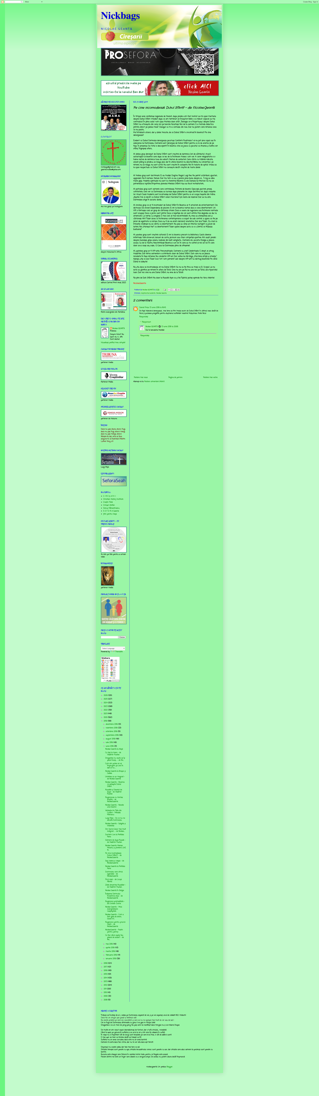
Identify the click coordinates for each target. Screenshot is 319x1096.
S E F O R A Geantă (111, 511)
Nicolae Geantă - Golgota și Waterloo (115, 824)
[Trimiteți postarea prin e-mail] (164, 290)
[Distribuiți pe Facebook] (176, 289)
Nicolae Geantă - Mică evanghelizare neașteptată (113, 909)
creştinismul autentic (148, 293)
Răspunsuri (146, 322)
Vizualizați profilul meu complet (113, 342)
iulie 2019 (110, 742)
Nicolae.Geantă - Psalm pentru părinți (114, 931)
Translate (119, 651)
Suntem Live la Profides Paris (114, 835)
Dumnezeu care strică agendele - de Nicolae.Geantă (114, 874)
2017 (106, 967)
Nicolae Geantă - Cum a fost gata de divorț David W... (114, 916)
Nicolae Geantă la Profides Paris (115, 867)
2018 (106, 963)
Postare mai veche (210, 377)
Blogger (169, 1067)
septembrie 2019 (112, 735)
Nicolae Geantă (161, 293)
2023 (106, 706)
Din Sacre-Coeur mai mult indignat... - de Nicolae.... (115, 830)
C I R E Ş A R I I (109, 496)
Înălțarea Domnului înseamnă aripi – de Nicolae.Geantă (114, 896)
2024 (106, 702)
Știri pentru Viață (110, 514)
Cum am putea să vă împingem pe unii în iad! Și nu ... (114, 765)
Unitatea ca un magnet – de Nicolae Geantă (115, 777)
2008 (106, 1000)
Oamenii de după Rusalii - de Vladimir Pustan (115, 841)
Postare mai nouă (141, 377)
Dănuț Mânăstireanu (111, 508)
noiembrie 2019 (112, 728)
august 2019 (111, 739)
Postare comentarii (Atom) (154, 381)
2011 (105, 989)
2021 (106, 713)
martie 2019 (111, 951)
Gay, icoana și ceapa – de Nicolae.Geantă (114, 862)
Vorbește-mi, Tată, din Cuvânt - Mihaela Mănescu (113, 812)
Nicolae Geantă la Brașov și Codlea (115, 772)
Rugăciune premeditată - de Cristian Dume (115, 902)
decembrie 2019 (112, 724)
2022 (106, 710)
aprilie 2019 (110, 947)
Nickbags (120, 15)
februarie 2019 (112, 955)
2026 (106, 695)
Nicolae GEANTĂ (152, 326)
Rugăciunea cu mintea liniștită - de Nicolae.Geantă (114, 799)
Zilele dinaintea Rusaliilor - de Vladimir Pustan (115, 886)
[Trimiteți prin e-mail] (169, 289)
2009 (106, 996)
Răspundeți (143, 316)
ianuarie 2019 (111, 958)
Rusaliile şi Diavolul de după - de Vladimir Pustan (113, 792)
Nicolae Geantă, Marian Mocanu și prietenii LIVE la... (115, 847)
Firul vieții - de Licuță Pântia (113, 880)
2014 (106, 978)
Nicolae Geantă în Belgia (114, 890)
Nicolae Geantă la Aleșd (114, 749)
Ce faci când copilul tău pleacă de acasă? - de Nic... (114, 937)
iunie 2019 (110, 746)
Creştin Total (108, 502)
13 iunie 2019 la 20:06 (169, 326)
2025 (106, 699)
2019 (106, 721)
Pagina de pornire (175, 377)
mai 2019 (109, 944)
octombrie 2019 (112, 731)
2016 (106, 970)
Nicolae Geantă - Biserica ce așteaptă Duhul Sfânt (114, 784)
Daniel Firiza (144, 307)
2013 (106, 981)
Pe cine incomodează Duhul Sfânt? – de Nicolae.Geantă (113, 855)
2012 (106, 985)
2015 (106, 974)
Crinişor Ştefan (109, 505)
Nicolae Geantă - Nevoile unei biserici (114, 806)
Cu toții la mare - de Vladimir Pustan (113, 753)
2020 (106, 717)
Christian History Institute (113, 499)
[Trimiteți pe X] (174, 289)
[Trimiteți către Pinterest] (178, 289)
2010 (106, 992)
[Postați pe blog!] (171, 289)
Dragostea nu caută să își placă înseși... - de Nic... (115, 759)
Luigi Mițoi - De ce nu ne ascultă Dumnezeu (115, 819)
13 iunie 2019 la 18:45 (158, 307)
